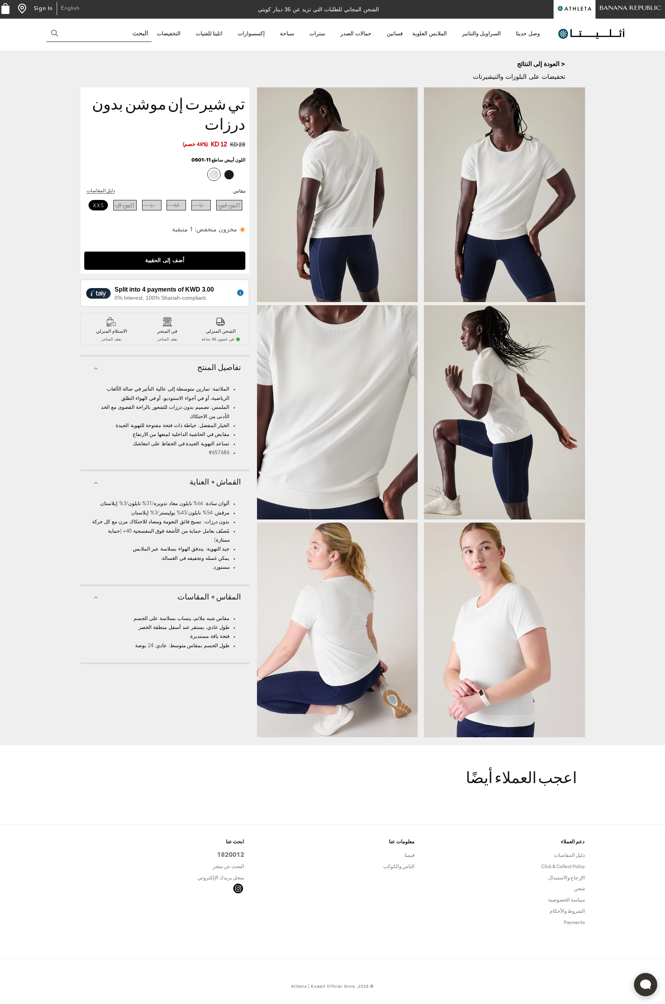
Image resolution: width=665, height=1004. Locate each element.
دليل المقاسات (101, 191)
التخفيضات (169, 34)
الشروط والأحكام (567, 911)
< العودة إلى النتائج (541, 64)
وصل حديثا (528, 34)
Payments (574, 922)
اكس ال (125, 205)
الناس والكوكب (399, 867)
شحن (579, 889)
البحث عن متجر (228, 867)
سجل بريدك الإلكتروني (221, 878)
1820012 (230, 856)
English (70, 8)
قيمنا (410, 856)
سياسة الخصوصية (566, 900)
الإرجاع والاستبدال (566, 878)
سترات (317, 34)
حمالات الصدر (356, 34)
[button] (530, 34)
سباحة (287, 34)
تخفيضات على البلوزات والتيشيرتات (519, 76)
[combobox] (99, 33)
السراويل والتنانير (481, 34)
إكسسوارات (251, 34)
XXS (98, 205)
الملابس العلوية (429, 34)
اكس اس (229, 205)
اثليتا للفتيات (209, 34)
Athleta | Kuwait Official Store (323, 986)
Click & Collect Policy (563, 867)
